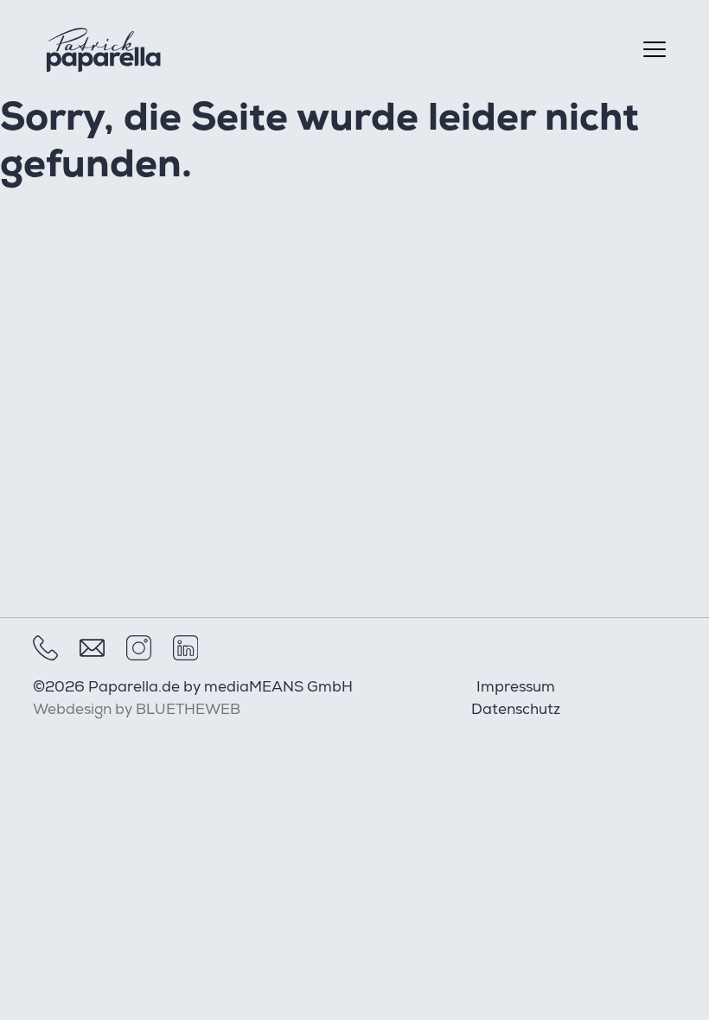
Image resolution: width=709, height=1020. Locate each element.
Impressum (515, 688)
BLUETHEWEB (188, 711)
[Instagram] (138, 647)
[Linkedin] (185, 647)
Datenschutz (515, 711)
